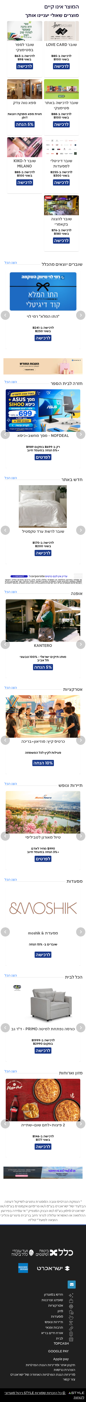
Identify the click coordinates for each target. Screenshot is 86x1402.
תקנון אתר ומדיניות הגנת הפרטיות (50, 1365)
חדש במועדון (53, 1294)
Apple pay (61, 1359)
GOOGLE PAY (58, 1351)
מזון (60, 1311)
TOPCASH (61, 1343)
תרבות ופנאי (54, 1327)
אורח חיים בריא (52, 1333)
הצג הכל (11, 263)
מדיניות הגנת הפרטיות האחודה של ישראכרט (42, 1374)
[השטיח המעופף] (43, 1173)
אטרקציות (55, 1305)
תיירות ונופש (54, 1322)
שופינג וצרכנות (52, 1300)
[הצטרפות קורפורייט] (43, 578)
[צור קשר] (72, 1285)
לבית (59, 1338)
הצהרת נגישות (64, 1370)
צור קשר (69, 1379)
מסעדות (57, 1316)
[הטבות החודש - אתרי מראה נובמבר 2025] (43, 366)
